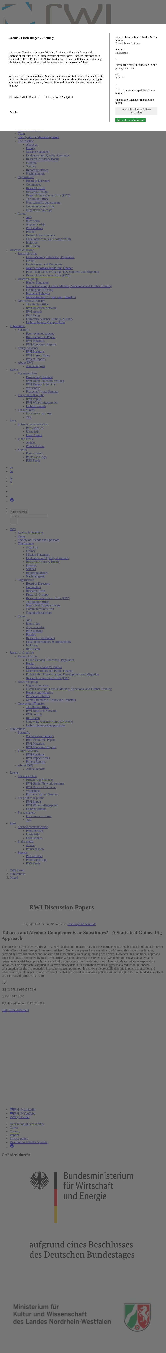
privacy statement (125, 68)
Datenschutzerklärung (127, 43)
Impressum (121, 52)
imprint (119, 77)
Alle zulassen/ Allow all (130, 120)
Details (14, 112)
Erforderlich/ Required (26, 97)
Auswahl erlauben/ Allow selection (136, 111)
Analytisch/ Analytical (60, 97)
